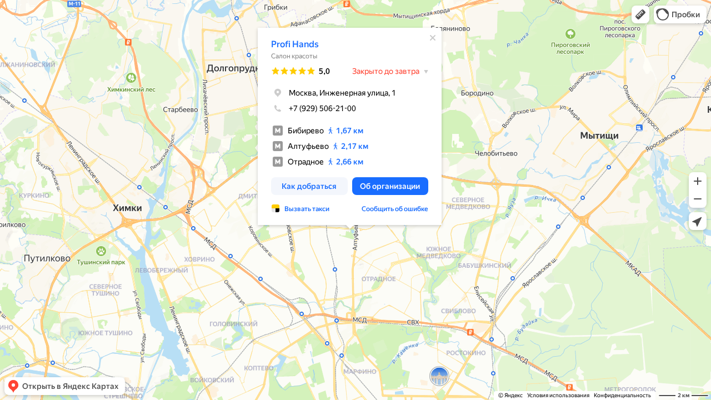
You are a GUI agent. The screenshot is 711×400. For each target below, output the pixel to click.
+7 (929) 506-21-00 (322, 108)
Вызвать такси (306, 209)
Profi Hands (295, 44)
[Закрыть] (432, 37)
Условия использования (558, 395)
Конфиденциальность (622, 395)
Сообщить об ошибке (395, 209)
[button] (640, 14)
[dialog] (350, 126)
